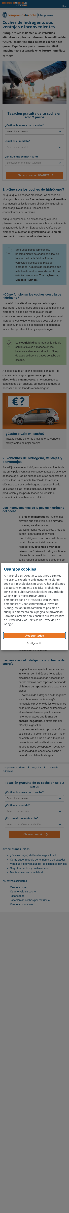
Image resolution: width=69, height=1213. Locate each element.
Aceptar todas (34, 635)
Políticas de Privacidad (42, 620)
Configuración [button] (34, 643)
